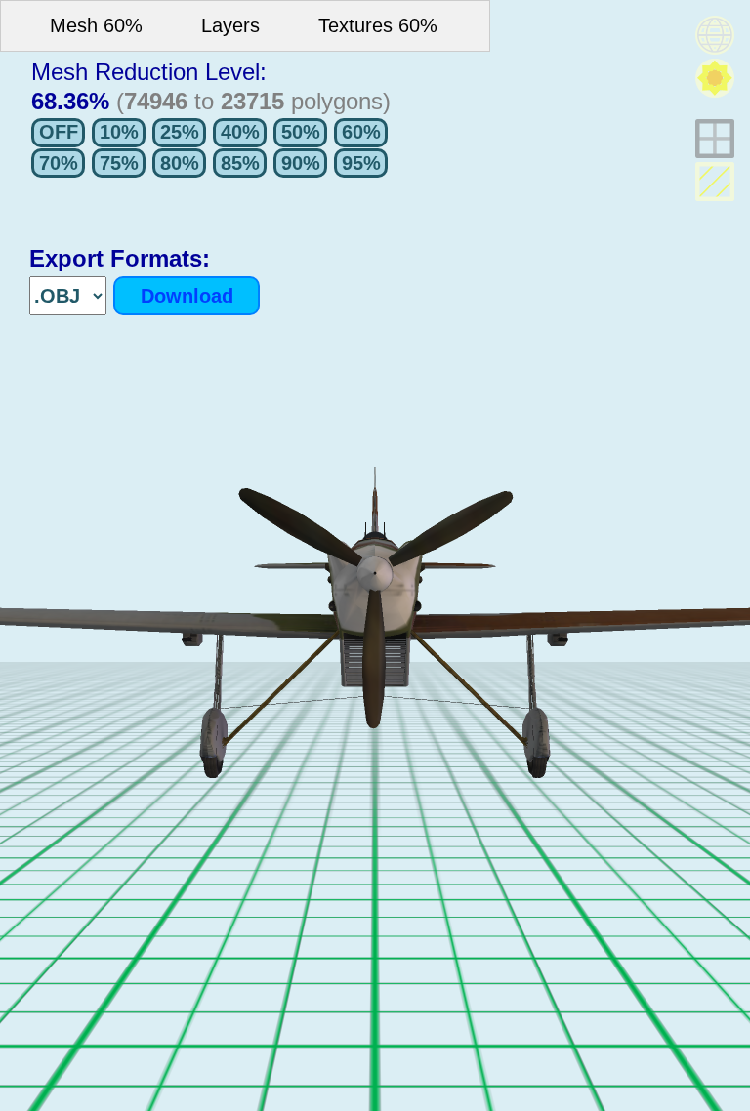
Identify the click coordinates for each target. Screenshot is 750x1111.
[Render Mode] (714, 35)
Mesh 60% (96, 25)
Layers (230, 25)
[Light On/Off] (714, 78)
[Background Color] (714, 181)
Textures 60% (378, 25)
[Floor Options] (714, 138)
